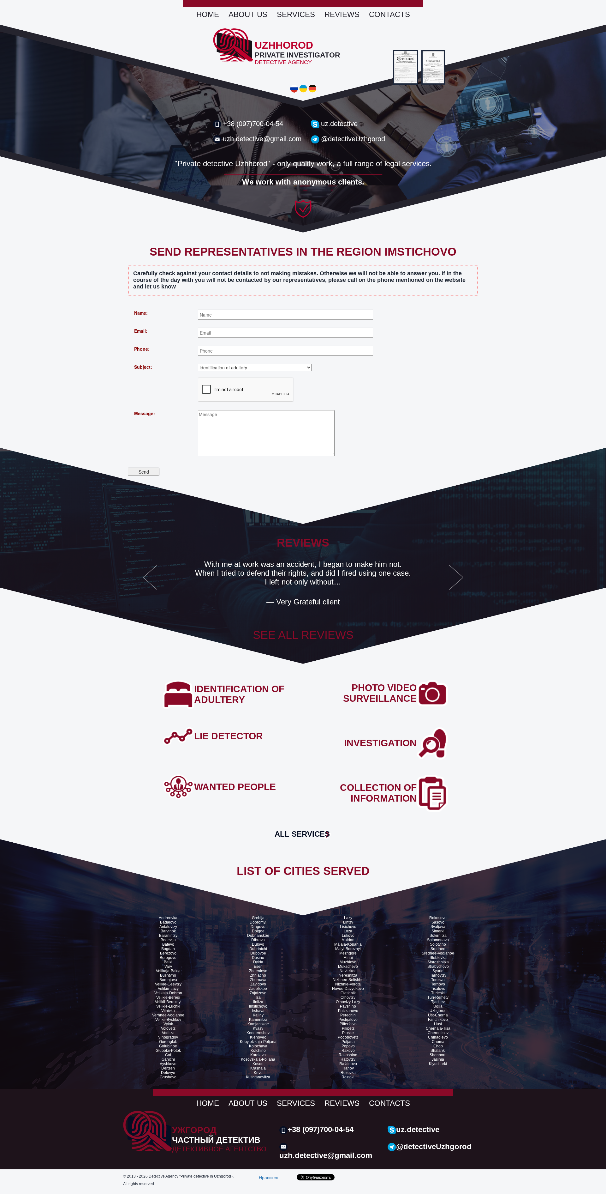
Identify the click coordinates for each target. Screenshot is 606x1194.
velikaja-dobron (168, 993)
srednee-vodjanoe (438, 953)
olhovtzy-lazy (348, 1002)
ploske (348, 1033)
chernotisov (438, 1033)
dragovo (258, 926)
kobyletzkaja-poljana (258, 1041)
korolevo (258, 1055)
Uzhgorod (438, 1011)
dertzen (168, 1068)
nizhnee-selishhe (348, 980)
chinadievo (438, 1037)
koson (258, 1064)
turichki (438, 993)
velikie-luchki (168, 1006)
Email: (140, 331)
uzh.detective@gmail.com (262, 139)
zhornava (258, 980)
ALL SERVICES (302, 834)
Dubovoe (258, 953)
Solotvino (438, 944)
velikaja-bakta (168, 971)
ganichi (168, 1059)
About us (248, 14)
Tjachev (438, 1002)
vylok (168, 1024)
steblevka (438, 957)
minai (348, 957)
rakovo (348, 1050)
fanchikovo (438, 1019)
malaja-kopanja (348, 944)
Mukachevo (348, 966)
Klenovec (258, 1037)
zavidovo (258, 984)
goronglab (168, 1041)
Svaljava (438, 926)
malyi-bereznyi (348, 949)
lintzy (348, 922)
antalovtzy (168, 926)
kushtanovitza (258, 1077)
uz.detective (339, 124)
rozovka (348, 1072)
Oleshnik (348, 993)
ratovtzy (348, 1059)
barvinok (168, 931)
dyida (258, 962)
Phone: (142, 349)
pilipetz (348, 1028)
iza (258, 997)
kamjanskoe (258, 1024)
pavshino (348, 1006)
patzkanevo (348, 1011)
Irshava (258, 1011)
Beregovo (168, 957)
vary (168, 966)
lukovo (348, 935)
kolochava (258, 1046)
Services (296, 14)
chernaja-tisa (438, 1028)
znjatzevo (258, 993)
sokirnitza (438, 935)
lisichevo (348, 926)
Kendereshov (258, 1033)
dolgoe (258, 931)
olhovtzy (348, 997)
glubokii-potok (168, 1050)
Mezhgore (348, 953)
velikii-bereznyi (168, 1002)
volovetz (168, 1028)
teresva (438, 980)
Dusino (258, 957)
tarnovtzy (438, 975)
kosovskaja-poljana (258, 1059)
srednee (438, 949)
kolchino (258, 1050)
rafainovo (348, 1064)
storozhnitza (438, 962)
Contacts (389, 14)
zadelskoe (258, 988)
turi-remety (438, 997)
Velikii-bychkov (168, 1019)
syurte (437, 971)
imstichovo (258, 1006)
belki (168, 962)
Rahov (348, 1068)
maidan (348, 940)
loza (348, 931)
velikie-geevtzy (168, 984)
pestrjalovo (348, 1019)
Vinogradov (168, 1037)
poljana (348, 1041)
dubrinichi (258, 949)
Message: (144, 413)
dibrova (258, 940)
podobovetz (348, 1037)
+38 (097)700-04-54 (253, 124)
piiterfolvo (348, 1024)
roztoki (348, 1077)
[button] (150, 581)
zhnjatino (258, 975)
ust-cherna (438, 1015)
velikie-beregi (168, 997)
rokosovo (438, 918)
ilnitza (258, 1002)
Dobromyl (258, 922)
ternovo (438, 984)
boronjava (168, 980)
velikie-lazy (168, 988)
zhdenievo (258, 971)
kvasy (258, 1028)
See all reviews (303, 634)
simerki (437, 931)
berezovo (168, 953)
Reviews (341, 14)
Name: (141, 313)
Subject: (143, 367)
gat (168, 1055)
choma (438, 1041)
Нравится (268, 1177)
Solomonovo (438, 940)
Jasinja (438, 1059)
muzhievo (348, 962)
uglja (438, 1006)
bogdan (168, 949)
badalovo (168, 922)
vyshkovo (168, 1064)
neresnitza (348, 975)
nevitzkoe (348, 971)
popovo (348, 1046)
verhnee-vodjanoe (168, 1015)
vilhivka (168, 1011)
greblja (258, 918)
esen (258, 966)
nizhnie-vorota (348, 984)
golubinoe (168, 1046)
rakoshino (348, 1055)
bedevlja (168, 940)
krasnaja (258, 1068)
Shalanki (438, 1050)
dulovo (258, 944)
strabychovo (438, 966)
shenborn (438, 1055)
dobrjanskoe (258, 935)
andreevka (168, 918)
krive (258, 1072)
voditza (168, 1033)
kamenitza (258, 1019)
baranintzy (168, 935)
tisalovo (438, 988)
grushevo (168, 1077)
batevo (168, 944)
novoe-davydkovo (348, 988)
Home (207, 14)
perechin (348, 1015)
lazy (348, 918)
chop (438, 1046)
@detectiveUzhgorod (353, 139)
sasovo (437, 922)
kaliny (258, 1015)
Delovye (168, 1072)
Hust (438, 1024)
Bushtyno (168, 975)
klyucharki (438, 1064)
